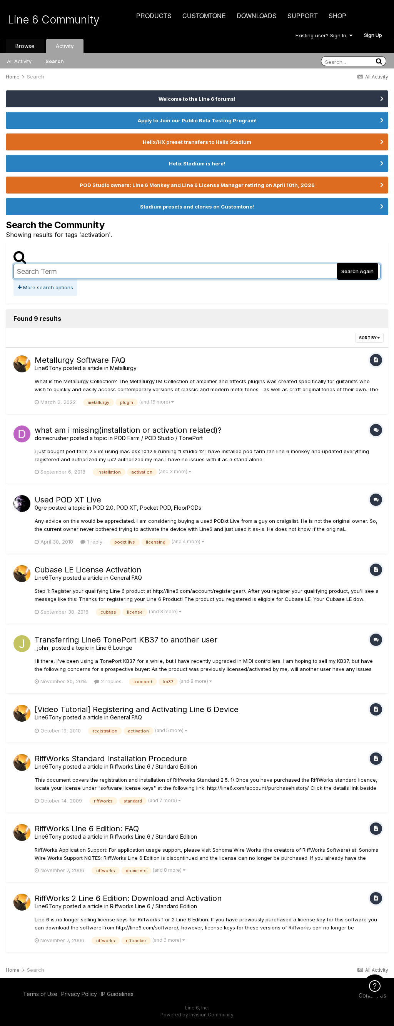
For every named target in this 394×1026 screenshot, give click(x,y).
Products (154, 15)
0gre (41, 507)
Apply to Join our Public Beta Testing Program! (197, 120)
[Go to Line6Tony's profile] (21, 363)
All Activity (19, 61)
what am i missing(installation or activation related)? (128, 430)
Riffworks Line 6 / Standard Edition (153, 766)
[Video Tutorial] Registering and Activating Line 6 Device (137, 709)
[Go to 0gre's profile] (21, 503)
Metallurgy (123, 368)
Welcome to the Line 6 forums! (197, 99)
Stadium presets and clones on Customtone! (197, 207)
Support (302, 15)
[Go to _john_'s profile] (21, 643)
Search (54, 61)
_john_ (42, 647)
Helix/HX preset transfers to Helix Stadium (197, 142)
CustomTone (204, 15)
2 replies (110, 681)
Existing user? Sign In (322, 35)
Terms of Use (40, 994)
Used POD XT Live (68, 499)
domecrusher (51, 438)
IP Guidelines (117, 994)
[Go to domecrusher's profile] (21, 433)
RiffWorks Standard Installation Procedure (111, 758)
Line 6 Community (54, 19)
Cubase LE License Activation (88, 569)
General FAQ (126, 577)
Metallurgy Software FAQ (80, 360)
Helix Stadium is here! (197, 163)
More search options (47, 287)
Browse (25, 46)
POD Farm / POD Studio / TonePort (158, 438)
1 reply (93, 542)
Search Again (357, 271)
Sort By (368, 337)
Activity (65, 46)
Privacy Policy (79, 994)
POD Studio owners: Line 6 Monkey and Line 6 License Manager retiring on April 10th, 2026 (197, 185)
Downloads (257, 15)
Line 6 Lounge (114, 647)
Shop (337, 15)
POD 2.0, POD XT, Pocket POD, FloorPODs (147, 507)
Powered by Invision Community (197, 1015)
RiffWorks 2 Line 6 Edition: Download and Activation (128, 898)
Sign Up (373, 35)
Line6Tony (48, 368)
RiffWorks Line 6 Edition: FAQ (87, 828)
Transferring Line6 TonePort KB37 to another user (126, 639)
